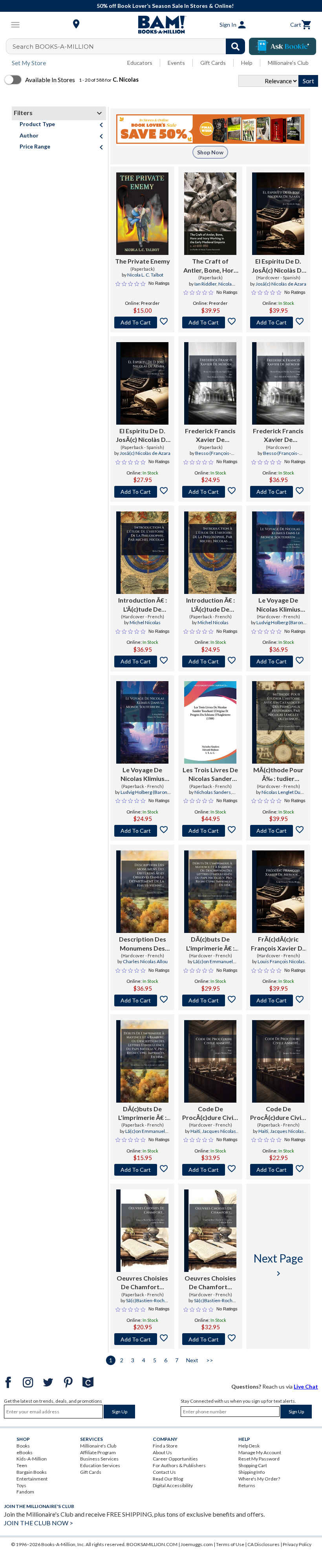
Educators (139, 62)
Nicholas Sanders (212, 792)
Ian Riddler (205, 284)
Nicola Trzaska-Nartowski (211, 287)
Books (23, 1446)
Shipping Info (251, 1472)
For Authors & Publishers (179, 1465)
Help (246, 62)
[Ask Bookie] (282, 46)
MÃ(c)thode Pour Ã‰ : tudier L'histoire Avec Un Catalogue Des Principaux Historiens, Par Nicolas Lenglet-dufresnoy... (278, 774)
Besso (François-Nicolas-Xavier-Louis (207, 456)
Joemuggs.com (197, 1544)
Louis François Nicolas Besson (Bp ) (281, 964)
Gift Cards (213, 62)
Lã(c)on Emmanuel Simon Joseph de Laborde (210, 964)
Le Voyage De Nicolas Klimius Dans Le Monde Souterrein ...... (278, 605)
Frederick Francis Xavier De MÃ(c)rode (210, 435)
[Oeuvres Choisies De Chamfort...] (142, 1230)
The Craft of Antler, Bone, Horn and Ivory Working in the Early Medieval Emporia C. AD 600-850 (210, 266)
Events (176, 62)
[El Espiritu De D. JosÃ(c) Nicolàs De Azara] (278, 213)
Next (192, 1360)
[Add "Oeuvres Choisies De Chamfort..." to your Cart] (142, 1339)
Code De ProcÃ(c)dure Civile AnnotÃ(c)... (210, 1113)
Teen (21, 1465)
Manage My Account (259, 1452)
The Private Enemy (142, 261)
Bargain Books (31, 1472)
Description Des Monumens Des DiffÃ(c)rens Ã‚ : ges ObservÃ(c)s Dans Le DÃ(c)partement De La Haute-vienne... (142, 944)
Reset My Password (259, 1459)
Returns (246, 1485)
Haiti (195, 1131)
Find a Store (165, 1446)
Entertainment (32, 1479)
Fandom (25, 1492)
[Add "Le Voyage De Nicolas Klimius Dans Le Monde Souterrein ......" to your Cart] (278, 661)
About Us (162, 1452)
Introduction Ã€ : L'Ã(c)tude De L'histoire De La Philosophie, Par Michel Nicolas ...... (142, 605)
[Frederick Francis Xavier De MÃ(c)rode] (210, 383)
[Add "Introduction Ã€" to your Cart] (142, 661)
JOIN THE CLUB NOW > (38, 1522)
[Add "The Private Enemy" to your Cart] (142, 322)
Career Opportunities (175, 1459)
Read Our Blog (168, 1479)
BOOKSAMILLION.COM (151, 1544)
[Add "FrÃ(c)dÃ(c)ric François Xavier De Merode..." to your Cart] (278, 1000)
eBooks (24, 1452)
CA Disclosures (263, 1544)
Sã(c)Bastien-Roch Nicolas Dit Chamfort (142, 1303)
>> (209, 1360)
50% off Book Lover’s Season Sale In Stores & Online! (165, 5)
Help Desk (249, 1446)
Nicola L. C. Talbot (145, 275)
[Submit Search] (235, 46)
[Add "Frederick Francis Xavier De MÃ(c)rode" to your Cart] (210, 492)
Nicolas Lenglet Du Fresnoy (281, 795)
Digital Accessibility (173, 1485)
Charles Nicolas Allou (145, 961)
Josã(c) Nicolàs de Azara (281, 284)
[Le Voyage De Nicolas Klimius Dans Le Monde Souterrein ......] (278, 552)
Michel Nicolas (145, 622)
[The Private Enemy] (142, 213)
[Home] (161, 25)
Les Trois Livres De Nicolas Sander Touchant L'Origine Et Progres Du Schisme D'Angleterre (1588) (210, 774)
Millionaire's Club (288, 62)
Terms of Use (230, 1544)
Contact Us (164, 1472)
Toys (21, 1485)
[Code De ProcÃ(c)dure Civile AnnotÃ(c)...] (210, 1061)
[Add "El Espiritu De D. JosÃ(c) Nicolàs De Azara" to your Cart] (278, 322)
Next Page (278, 1264)
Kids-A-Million (31, 1459)
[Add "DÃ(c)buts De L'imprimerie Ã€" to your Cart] (210, 1000)
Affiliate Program (98, 1452)
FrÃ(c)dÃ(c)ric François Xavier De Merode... (278, 944)
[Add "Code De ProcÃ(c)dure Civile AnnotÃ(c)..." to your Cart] (210, 1170)
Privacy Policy (297, 1544)
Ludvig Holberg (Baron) (280, 622)
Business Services (99, 1459)
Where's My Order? (259, 1479)
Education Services (100, 1465)
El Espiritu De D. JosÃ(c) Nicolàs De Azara (278, 266)
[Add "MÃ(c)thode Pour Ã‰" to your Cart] (278, 831)
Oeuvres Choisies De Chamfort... (142, 1282)
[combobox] (130, 46)
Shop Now (210, 152)
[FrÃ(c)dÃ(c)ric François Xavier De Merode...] (278, 891)
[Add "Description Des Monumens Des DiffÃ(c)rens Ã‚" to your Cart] (142, 1000)
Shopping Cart (252, 1465)
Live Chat (306, 1386)
